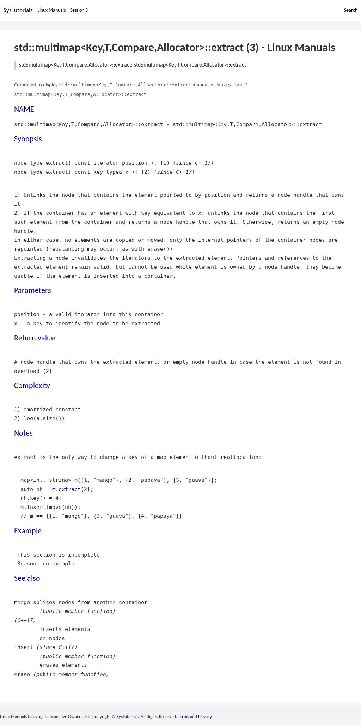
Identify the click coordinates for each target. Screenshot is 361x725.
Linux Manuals (51, 10)
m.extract (66, 489)
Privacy (205, 716)
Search (350, 10)
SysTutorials (18, 10)
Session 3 (79, 10)
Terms (183, 716)
